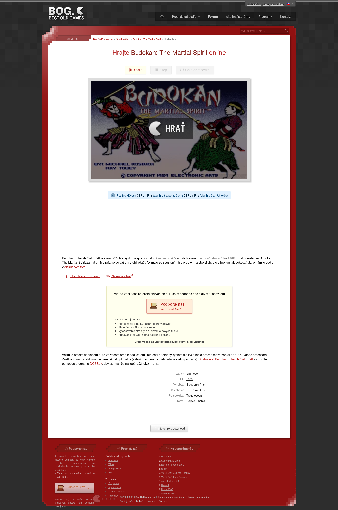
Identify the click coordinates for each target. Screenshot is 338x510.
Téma (111, 464)
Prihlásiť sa (254, 4)
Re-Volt (165, 485)
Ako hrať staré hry (238, 16)
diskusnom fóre (74, 267)
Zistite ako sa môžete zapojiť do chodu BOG (75, 475)
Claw (164, 468)
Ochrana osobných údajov (172, 496)
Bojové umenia (195, 401)
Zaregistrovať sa (273, 4)
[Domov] (162, 17)
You (163, 501)
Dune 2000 (167, 489)
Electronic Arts (195, 384)
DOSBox (96, 363)
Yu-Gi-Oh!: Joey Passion (174, 477)
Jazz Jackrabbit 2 (170, 481)
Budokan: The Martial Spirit (147, 39)
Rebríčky (113, 495)
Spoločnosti (114, 487)
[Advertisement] (167, 226)
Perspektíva (114, 468)
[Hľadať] (286, 30)
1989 (189, 379)
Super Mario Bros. (170, 460)
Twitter (139, 501)
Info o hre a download (171, 428)
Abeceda (113, 460)
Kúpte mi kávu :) (78, 487)
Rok (110, 472)
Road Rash (167, 456)
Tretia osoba (194, 395)
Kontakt (285, 16)
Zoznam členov (116, 491)
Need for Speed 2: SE (172, 464)
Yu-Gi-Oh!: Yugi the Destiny (175, 472)
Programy (265, 16)
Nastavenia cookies (198, 496)
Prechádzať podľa (184, 16)
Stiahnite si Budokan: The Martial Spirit (226, 359)
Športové (192, 373)
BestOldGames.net (103, 39)
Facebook (151, 501)
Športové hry (123, 39)
